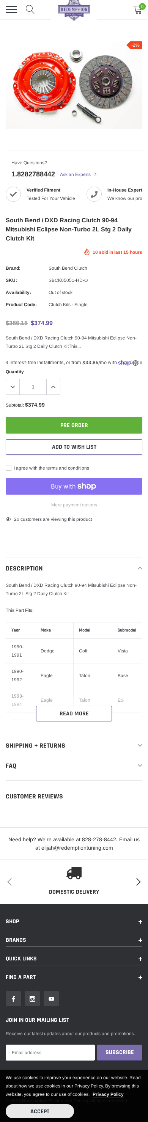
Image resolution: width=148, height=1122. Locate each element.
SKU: (11, 280)
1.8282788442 (33, 174)
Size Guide (131, 362)
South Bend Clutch (68, 268)
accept (39, 1112)
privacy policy (108, 1094)
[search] (30, 9)
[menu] (11, 9)
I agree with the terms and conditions (51, 468)
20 (16, 519)
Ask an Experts (76, 174)
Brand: (13, 268)
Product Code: (21, 304)
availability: (18, 292)
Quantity (15, 371)
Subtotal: (15, 405)
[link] (13, 998)
